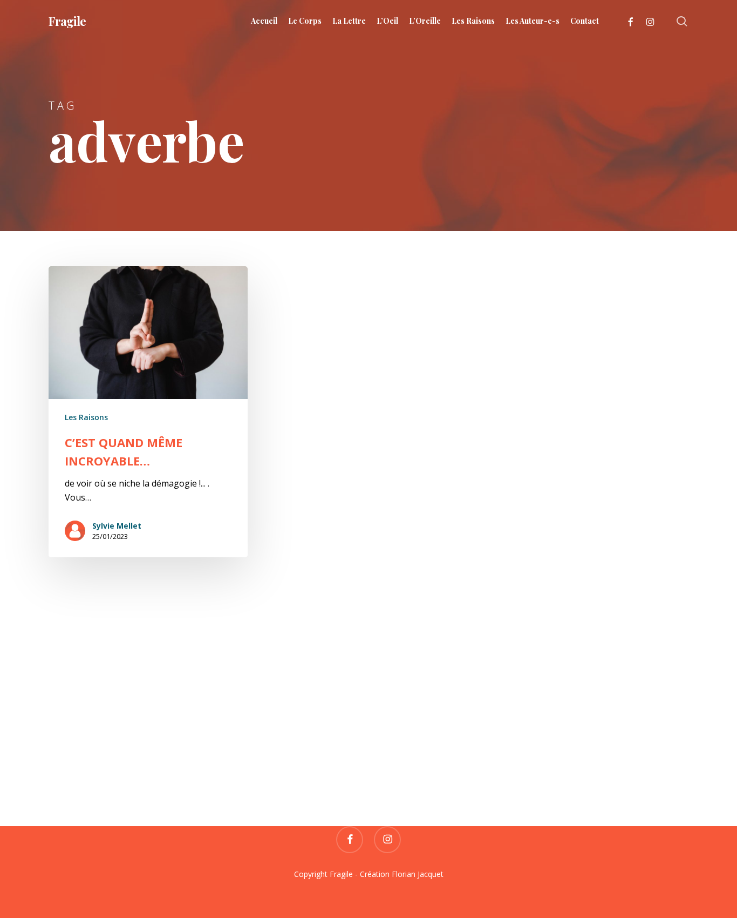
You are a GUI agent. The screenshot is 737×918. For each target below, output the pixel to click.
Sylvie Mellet (116, 526)
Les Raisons (86, 417)
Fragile (67, 21)
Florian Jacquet (417, 874)
